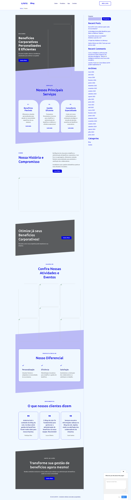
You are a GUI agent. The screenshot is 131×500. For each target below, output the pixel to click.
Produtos (62, 3)
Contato (74, 3)
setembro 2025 (92, 93)
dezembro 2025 (92, 85)
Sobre (56, 3)
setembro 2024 (92, 126)
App (69, 3)
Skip (119, 496)
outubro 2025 (92, 91)
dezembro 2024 (92, 118)
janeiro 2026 (91, 83)
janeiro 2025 (91, 115)
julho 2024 (91, 132)
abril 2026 (91, 74)
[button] (105, 3)
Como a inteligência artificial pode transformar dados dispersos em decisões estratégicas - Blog (97, 54)
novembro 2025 (92, 88)
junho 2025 (91, 102)
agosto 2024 (91, 129)
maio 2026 (91, 72)
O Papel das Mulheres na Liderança (97, 40)
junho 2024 (91, 134)
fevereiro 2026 (92, 80)
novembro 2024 (92, 121)
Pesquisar (90, 16)
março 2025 (91, 110)
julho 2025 (91, 99)
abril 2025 (91, 107)
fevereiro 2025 (92, 113)
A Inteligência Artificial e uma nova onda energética (98, 58)
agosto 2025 (91, 96)
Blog (32, 3)
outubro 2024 (92, 123)
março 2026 (91, 77)
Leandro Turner (92, 62)
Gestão (90, 144)
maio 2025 (91, 104)
